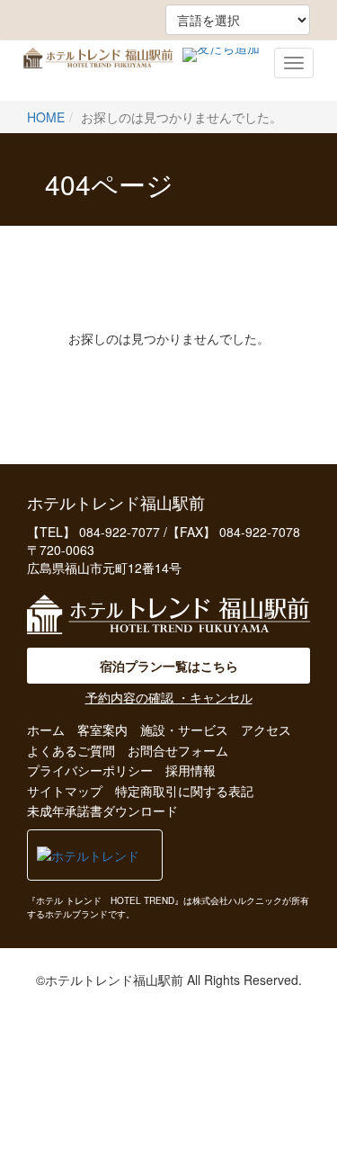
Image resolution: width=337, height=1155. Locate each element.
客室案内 (102, 730)
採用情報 (190, 770)
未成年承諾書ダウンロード (102, 810)
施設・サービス (184, 730)
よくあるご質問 (71, 750)
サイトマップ (64, 791)
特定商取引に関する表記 (184, 791)
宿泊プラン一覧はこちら (169, 666)
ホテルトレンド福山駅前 (98, 70)
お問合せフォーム (178, 750)
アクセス (266, 730)
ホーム (46, 730)
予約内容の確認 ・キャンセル (169, 697)
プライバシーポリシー (90, 770)
